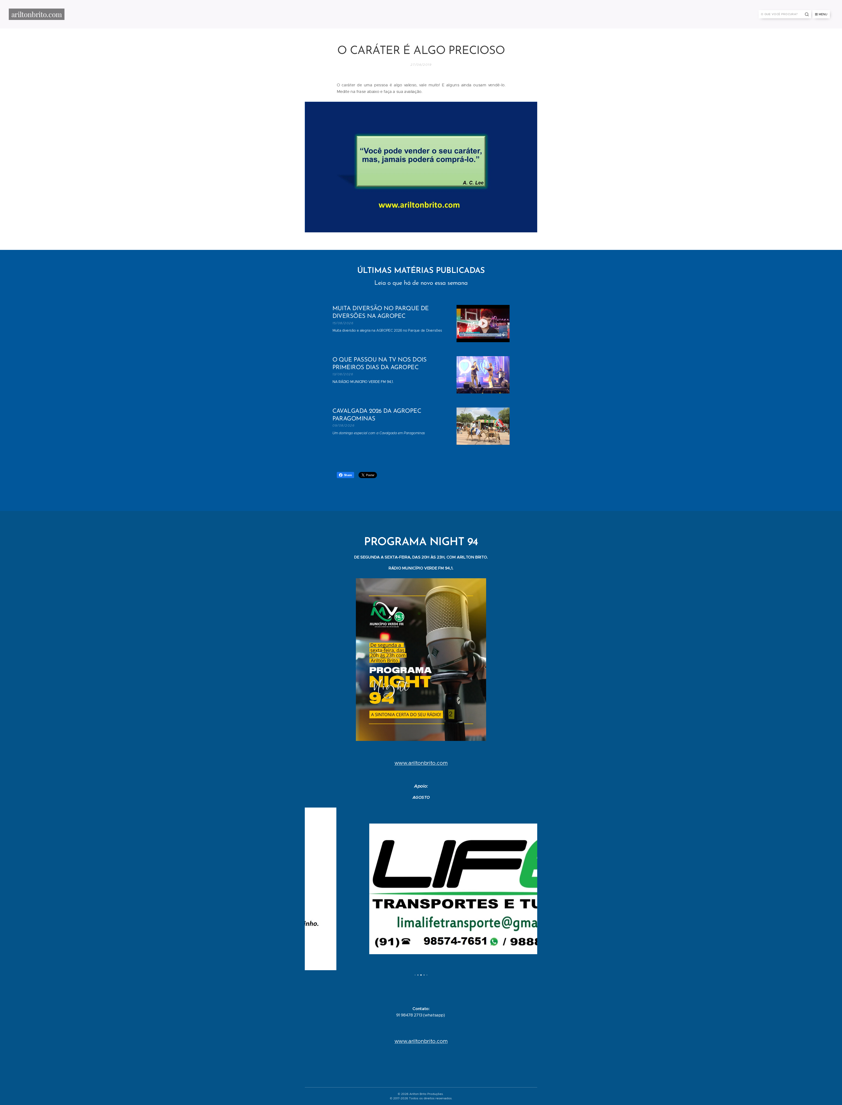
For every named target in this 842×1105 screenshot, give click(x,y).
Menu (823, 14)
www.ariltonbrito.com (421, 763)
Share (348, 475)
